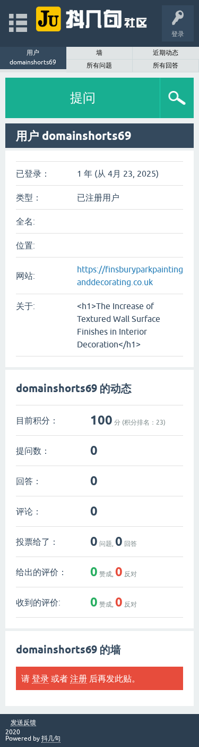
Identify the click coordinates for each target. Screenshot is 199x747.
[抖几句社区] (92, 18)
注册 (78, 678)
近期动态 (165, 52)
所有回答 (165, 65)
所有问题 (99, 65)
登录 (40, 678)
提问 (83, 97)
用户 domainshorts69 (33, 57)
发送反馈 (23, 722)
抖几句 (50, 738)
